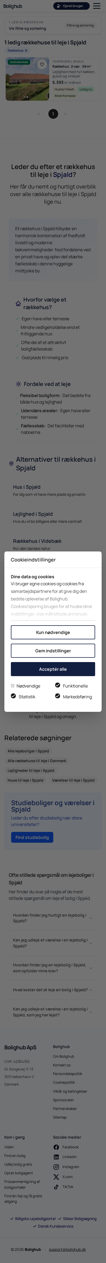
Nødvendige (28, 686)
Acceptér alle (53, 669)
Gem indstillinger (53, 651)
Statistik (27, 697)
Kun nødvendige (53, 632)
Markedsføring (77, 697)
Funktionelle (75, 686)
